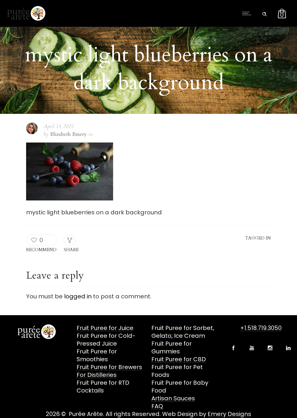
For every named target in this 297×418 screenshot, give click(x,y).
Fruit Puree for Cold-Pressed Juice (106, 340)
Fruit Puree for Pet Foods (177, 371)
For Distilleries (97, 375)
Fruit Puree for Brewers (109, 367)
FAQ (157, 406)
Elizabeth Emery (68, 134)
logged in (78, 296)
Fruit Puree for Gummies (171, 347)
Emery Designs (229, 414)
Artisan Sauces (173, 398)
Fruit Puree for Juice (105, 328)
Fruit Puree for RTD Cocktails (103, 387)
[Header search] (264, 13)
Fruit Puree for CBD (178, 359)
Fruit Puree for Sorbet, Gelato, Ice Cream (182, 332)
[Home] (26, 19)
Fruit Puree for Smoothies (97, 355)
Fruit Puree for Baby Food (179, 387)
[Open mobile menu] (248, 13)
